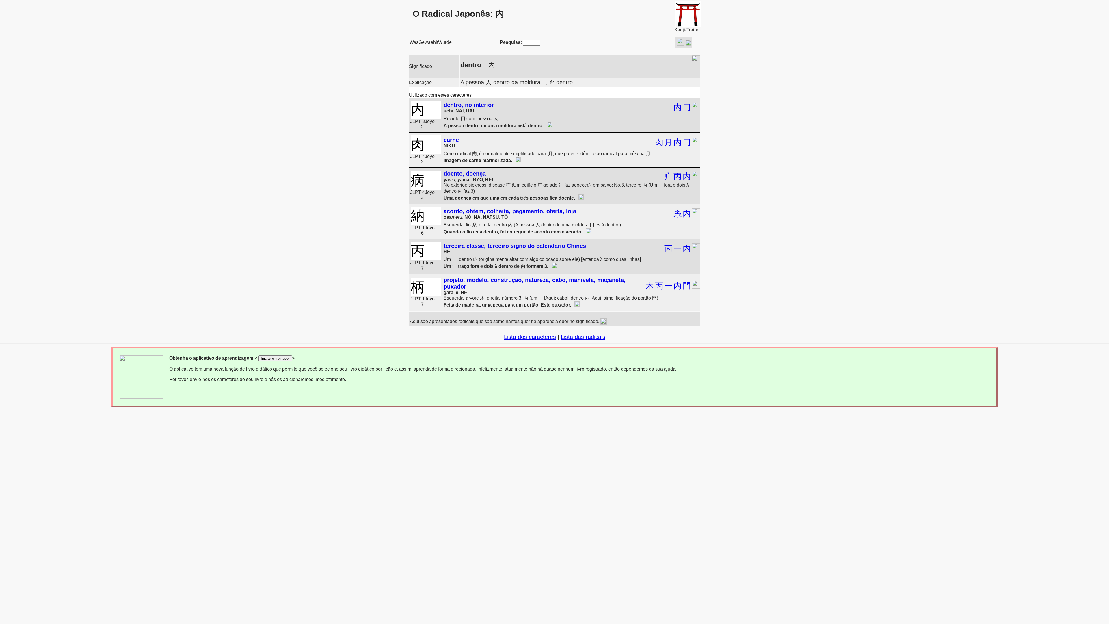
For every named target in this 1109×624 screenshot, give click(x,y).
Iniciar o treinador (275, 358)
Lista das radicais (583, 337)
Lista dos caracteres (530, 337)
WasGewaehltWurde (431, 42)
